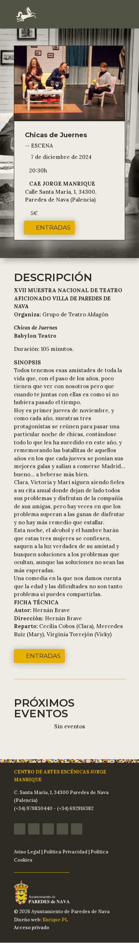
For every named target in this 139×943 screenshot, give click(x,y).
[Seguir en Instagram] (34, 829)
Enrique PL (55, 920)
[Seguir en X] (48, 829)
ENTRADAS (53, 227)
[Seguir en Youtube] (62, 829)
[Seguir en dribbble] (76, 829)
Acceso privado (31, 928)
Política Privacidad (65, 852)
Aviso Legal (27, 852)
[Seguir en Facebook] (19, 829)
